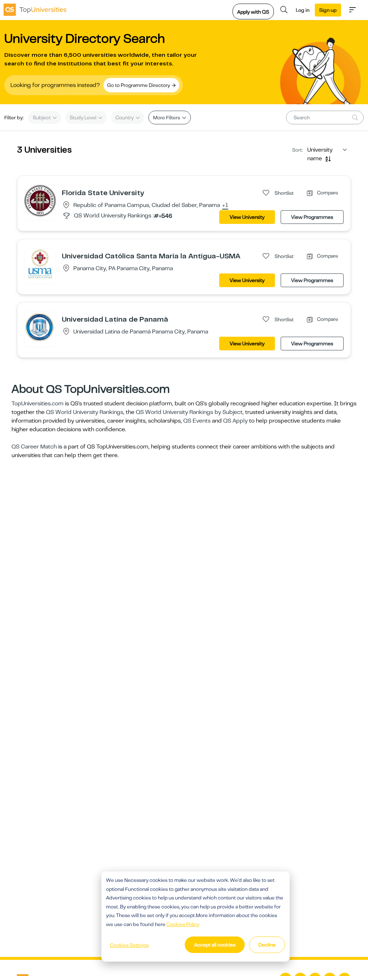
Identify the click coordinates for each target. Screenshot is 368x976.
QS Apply (235, 420)
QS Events (197, 420)
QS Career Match (34, 446)
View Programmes (312, 217)
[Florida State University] (40, 200)
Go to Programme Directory (139, 85)
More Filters (167, 117)
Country (125, 117)
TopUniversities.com (38, 403)
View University (247, 217)
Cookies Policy (182, 924)
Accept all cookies (214, 945)
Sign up (328, 10)
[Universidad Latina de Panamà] (40, 327)
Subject (42, 117)
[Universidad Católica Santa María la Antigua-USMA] (40, 263)
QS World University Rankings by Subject (189, 412)
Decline (267, 945)
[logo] (35, 10)
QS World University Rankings (84, 412)
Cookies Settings (129, 945)
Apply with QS (253, 12)
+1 (225, 206)
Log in (302, 10)
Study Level (83, 117)
